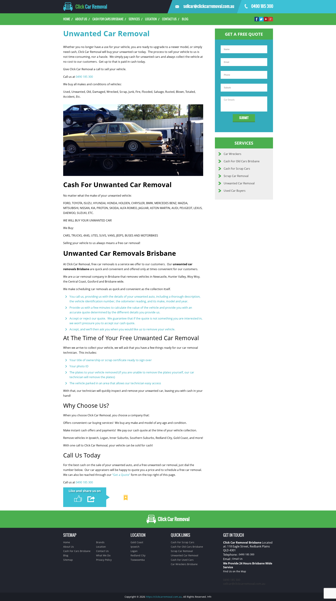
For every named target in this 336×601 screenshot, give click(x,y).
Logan (134, 551)
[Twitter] (261, 19)
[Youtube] (266, 19)
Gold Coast (137, 542)
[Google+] (270, 19)
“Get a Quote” (121, 475)
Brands (100, 542)
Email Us (237, 558)
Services (134, 19)
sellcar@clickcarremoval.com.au (208, 6)
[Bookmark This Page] (125, 496)
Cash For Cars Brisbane (107, 19)
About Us (81, 19)
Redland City (138, 555)
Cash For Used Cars (182, 559)
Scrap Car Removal (236, 176)
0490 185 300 (262, 6)
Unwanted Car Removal (239, 183)
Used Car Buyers (235, 191)
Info (209, 596)
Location (151, 19)
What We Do (103, 555)
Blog (185, 19)
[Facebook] (256, 19)
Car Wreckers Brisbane (184, 564)
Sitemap (68, 559)
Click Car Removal (173, 519)
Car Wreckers (232, 154)
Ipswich (135, 546)
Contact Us (169, 19)
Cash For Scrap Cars (237, 169)
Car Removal (91, 6)
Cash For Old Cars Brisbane (242, 161)
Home (66, 19)
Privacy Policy (104, 559)
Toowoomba (138, 559)
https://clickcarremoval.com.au (164, 596)
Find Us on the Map (234, 571)
